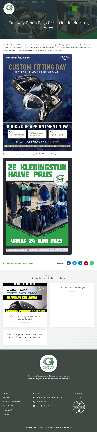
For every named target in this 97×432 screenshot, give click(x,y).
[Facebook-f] (77, 397)
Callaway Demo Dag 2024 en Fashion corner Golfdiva (25, 317)
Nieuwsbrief (7, 410)
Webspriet (68, 427)
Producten (30, 263)
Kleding (17, 263)
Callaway (6, 414)
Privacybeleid (8, 406)
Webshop (6, 397)
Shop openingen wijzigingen (72, 287)
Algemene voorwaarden (11, 402)
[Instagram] (80, 397)
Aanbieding (10, 263)
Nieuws (23, 263)
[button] (74, 9)
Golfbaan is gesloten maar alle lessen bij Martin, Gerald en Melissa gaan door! (24, 335)
